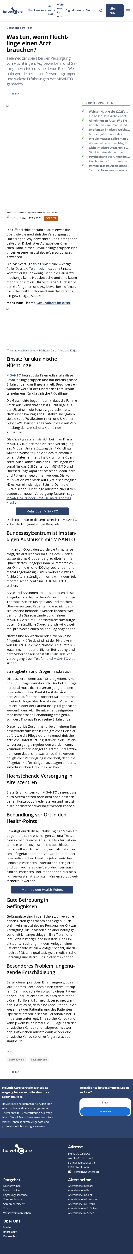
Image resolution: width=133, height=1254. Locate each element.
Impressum (10, 1231)
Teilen (15, 93)
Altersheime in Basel (80, 1186)
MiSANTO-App (65, 658)
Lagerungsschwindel (15, 1195)
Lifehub (112, 10)
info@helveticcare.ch (86, 1171)
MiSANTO (13, 375)
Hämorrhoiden (12, 1190)
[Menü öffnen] (128, 10)
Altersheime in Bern (80, 1190)
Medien (7, 1227)
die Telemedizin (36, 268)
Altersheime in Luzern (81, 1204)
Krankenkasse (37, 10)
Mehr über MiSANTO (42, 511)
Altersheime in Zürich (81, 1213)
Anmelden (105, 1111)
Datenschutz (11, 1236)
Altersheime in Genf (80, 1195)
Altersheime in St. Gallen (82, 1208)
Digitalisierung (75, 10)
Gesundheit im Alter (19, 28)
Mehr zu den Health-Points (42, 889)
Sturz (6, 1208)
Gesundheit (51, 10)
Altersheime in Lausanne (83, 1199)
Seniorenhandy (12, 1199)
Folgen (51, 218)
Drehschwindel (12, 1186)
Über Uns (11, 1221)
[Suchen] (101, 11)
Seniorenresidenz (14, 1204)
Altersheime (79, 1179)
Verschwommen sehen (17, 1213)
